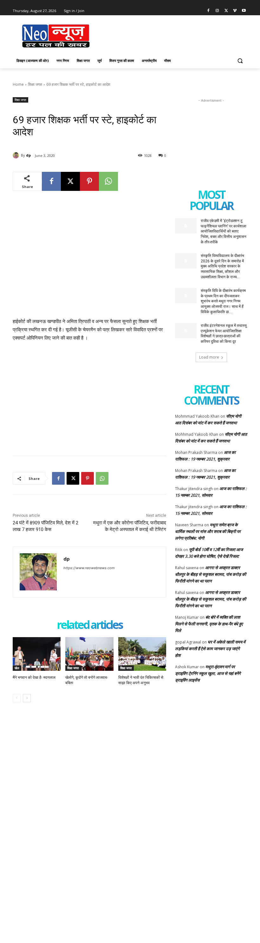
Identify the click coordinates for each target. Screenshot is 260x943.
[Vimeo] (234, 11)
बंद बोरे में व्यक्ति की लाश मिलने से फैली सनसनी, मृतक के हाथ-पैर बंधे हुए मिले (209, 623)
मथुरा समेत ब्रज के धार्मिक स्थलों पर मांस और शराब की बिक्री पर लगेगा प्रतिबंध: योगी (208, 531)
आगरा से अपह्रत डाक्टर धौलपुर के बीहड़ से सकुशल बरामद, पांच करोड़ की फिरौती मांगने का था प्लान (210, 574)
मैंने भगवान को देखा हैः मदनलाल (34, 677)
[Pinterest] (89, 181)
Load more (209, 357)
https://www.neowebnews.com (89, 568)
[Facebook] (208, 11)
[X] (226, 11)
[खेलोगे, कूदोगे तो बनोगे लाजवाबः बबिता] (89, 654)
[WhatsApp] (108, 181)
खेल (17, 668)
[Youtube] (243, 11)
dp (28, 155)
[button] (239, 60)
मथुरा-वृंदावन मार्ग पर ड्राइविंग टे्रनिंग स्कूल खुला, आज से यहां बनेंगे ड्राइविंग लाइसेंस (208, 673)
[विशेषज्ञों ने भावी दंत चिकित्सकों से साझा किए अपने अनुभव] (142, 654)
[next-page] (27, 698)
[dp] (17, 155)
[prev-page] (17, 698)
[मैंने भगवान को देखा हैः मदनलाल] (37, 654)
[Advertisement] (173, 35)
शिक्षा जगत (35, 84)
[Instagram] (217, 11)
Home (18, 84)
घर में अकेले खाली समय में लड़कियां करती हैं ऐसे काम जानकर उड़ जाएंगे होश (210, 648)
